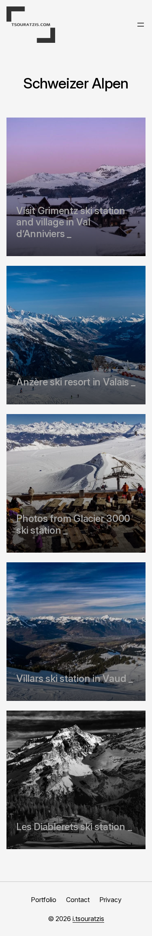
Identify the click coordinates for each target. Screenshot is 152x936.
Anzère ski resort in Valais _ (75, 382)
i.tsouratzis (88, 919)
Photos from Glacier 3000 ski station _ (73, 524)
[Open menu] (141, 24)
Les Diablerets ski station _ (74, 827)
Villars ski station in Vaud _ (74, 678)
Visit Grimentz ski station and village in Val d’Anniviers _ (70, 222)
